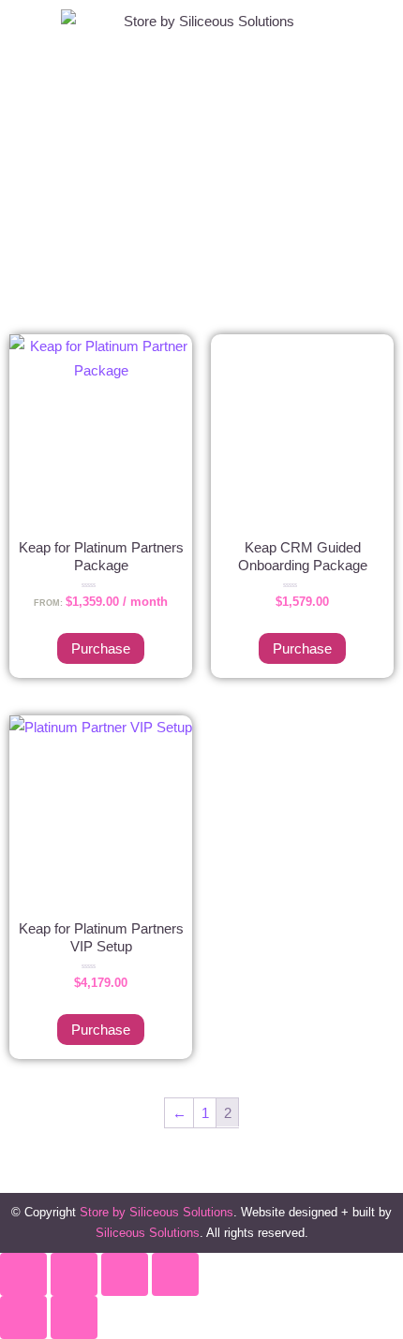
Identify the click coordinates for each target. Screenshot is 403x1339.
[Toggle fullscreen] (74, 1274)
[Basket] (365, 249)
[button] (201, 185)
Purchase (100, 648)
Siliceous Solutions (148, 1233)
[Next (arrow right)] (74, 1317)
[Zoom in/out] (23, 1274)
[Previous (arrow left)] (23, 1317)
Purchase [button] (302, 648)
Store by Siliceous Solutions (156, 1212)
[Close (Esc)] (175, 1274)
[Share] (124, 1274)
